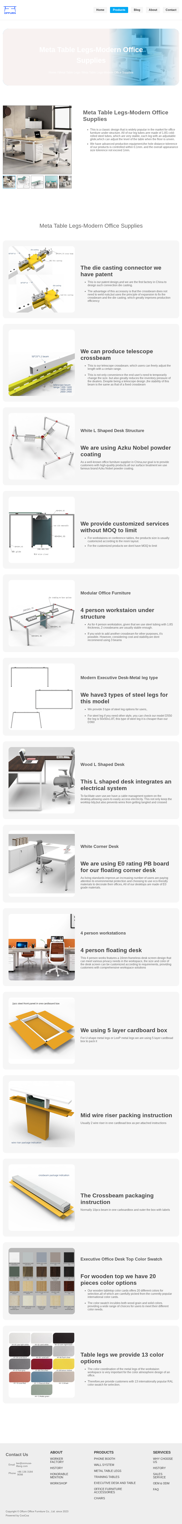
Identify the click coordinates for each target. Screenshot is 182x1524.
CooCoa (24, 1515)
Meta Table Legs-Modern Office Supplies (107, 72)
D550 (168, 715)
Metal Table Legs (69, 72)
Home (52, 72)
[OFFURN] (10, 10)
